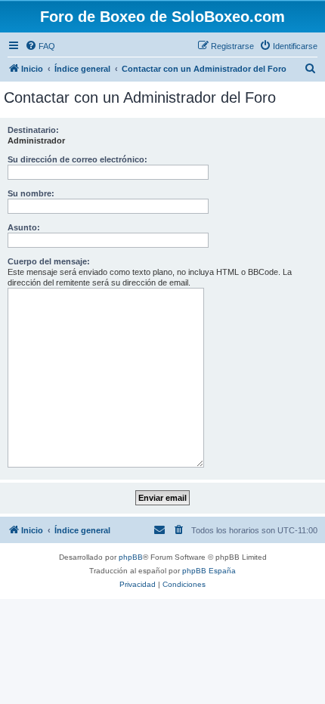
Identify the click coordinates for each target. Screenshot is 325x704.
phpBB (131, 557)
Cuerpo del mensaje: (49, 261)
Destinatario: (33, 129)
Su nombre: (31, 193)
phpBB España (209, 571)
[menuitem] (40, 46)
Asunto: (24, 227)
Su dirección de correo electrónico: (77, 159)
